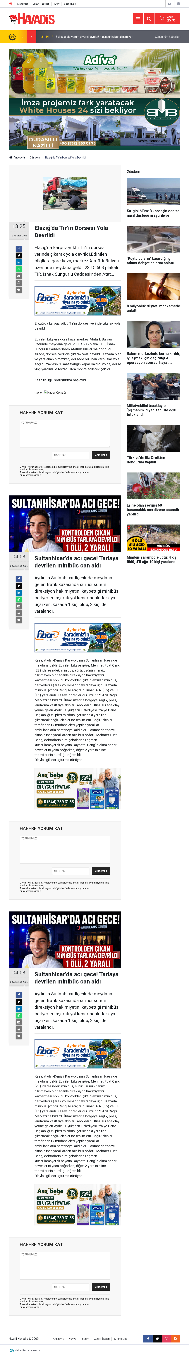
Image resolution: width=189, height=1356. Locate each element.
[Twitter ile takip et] (157, 1338)
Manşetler (22, 3)
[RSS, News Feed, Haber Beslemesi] (175, 1338)
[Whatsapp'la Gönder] (19, 269)
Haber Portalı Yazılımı (27, 1350)
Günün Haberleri (40, 3)
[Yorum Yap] (19, 290)
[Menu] (138, 18)
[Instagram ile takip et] (166, 1338)
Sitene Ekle (70, 3)
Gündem (35, 157)
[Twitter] (19, 255)
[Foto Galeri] (178, 3)
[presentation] (22, 37)
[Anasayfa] (11, 3)
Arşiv (56, 3)
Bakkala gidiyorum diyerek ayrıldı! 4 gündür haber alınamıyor (94, 37)
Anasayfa (19, 157)
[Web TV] (169, 3)
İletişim (85, 1338)
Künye (72, 1338)
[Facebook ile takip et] (148, 1338)
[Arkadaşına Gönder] (19, 276)
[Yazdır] (19, 283)
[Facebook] (19, 249)
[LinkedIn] (19, 262)
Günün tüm (167, 37)
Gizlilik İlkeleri (102, 1338)
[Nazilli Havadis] (32, 18)
